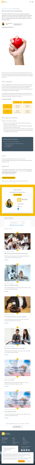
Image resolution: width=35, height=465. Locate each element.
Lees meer (6, 259)
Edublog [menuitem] (24, 439)
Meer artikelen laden (17, 426)
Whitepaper (11, 8)
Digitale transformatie (6, 8)
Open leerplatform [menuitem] (5, 439)
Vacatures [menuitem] (14, 443)
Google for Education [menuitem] (26, 442)
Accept (21, 461)
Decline (29, 461)
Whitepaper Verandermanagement (8, 177)
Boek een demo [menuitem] (4, 442)
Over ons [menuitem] (13, 439)
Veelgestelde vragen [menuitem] (15, 442)
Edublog (3, 8)
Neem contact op (17, 24)
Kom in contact (18, 194)
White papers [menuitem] (25, 443)
